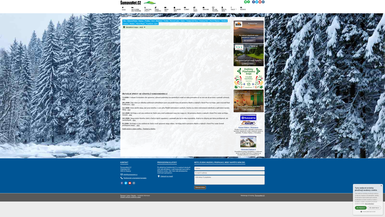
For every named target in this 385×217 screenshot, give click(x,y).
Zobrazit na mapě (166, 176)
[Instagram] (263, 1)
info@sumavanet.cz (130, 174)
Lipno (128, 195)
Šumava (123, 195)
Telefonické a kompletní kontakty (134, 178)
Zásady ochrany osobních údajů (130, 197)
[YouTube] (259, 1)
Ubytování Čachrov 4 (248, 149)
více (123, 99)
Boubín (133, 195)
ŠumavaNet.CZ (260, 195)
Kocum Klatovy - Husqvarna (248, 127)
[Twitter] (256, 1)
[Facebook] (253, 1)
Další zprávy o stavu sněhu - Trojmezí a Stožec (139, 129)
